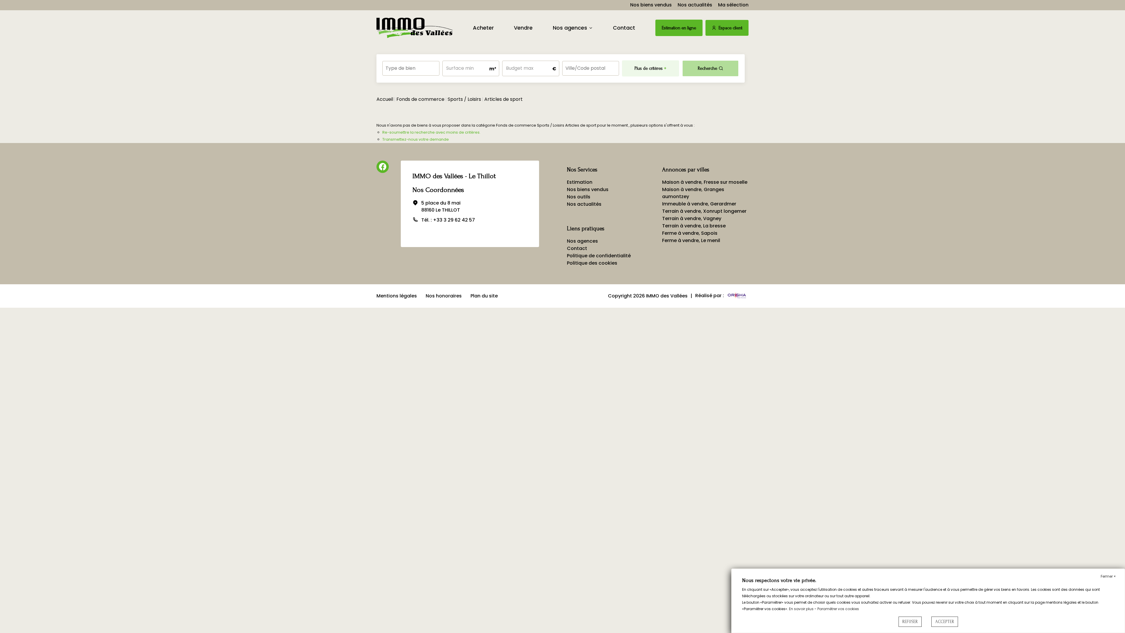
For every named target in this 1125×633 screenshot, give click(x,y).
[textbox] (411, 66)
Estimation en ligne (679, 27)
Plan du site (484, 295)
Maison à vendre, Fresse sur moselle (704, 182)
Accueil (384, 99)
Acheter (483, 27)
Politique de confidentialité (599, 255)
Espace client (730, 27)
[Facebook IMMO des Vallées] (382, 166)
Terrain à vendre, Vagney (691, 218)
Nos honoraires (444, 295)
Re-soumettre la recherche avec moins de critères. (431, 132)
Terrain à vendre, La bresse (694, 225)
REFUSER (910, 621)
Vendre (523, 27)
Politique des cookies (592, 263)
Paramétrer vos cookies (838, 608)
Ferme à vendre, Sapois (689, 233)
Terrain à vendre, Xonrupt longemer (704, 211)
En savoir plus (801, 608)
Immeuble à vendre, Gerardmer (699, 203)
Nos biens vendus (651, 4)
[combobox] (410, 68)
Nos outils (578, 196)
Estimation (579, 182)
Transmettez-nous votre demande (415, 139)
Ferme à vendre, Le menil (691, 240)
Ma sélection (733, 4)
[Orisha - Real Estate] (737, 295)
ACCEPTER (944, 621)
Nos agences (570, 27)
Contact (624, 27)
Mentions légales (396, 295)
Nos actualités (695, 4)
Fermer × (1108, 576)
